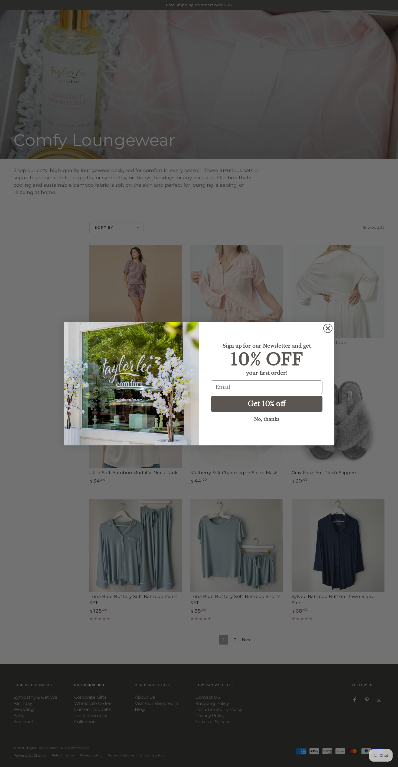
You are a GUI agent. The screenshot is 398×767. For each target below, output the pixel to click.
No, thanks (266, 419)
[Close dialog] (328, 328)
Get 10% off (267, 404)
